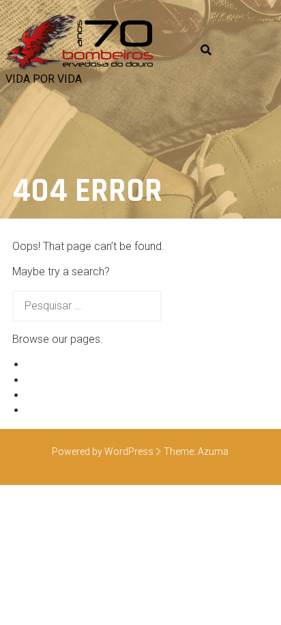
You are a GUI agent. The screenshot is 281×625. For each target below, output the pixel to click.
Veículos (46, 380)
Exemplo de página (72, 364)
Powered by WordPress (102, 451)
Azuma (213, 451)
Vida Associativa (66, 395)
